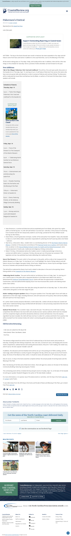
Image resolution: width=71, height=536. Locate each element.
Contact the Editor (46, 516)
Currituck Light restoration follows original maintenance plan (10, 455)
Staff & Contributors (20, 519)
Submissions (18, 521)
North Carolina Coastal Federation (7, 520)
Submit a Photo (45, 519)
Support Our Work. (36, 5)
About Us (17, 516)
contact (7, 379)
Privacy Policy (59, 516)
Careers (17, 526)
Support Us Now (37, 496)
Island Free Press (18, 26)
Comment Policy (59, 519)
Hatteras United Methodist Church (23, 279)
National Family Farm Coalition (47, 245)
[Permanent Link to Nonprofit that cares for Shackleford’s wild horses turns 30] (27, 447)
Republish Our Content (20, 523)
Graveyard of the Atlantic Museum (26, 271)
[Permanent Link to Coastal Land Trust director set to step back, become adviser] (10, 465)
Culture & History (12, 394)
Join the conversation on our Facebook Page (36, 428)
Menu (67, 10)
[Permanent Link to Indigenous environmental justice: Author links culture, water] (43, 447)
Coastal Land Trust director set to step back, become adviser (10, 473)
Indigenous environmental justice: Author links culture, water (43, 456)
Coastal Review (6, 1)
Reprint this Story (62, 394)
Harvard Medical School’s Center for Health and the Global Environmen (39, 247)
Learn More (25, 496)
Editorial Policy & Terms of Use (62, 522)
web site (64, 377)
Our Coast (18, 394)
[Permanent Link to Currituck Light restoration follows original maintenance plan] (10, 447)
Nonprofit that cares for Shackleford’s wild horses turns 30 (25, 455)
